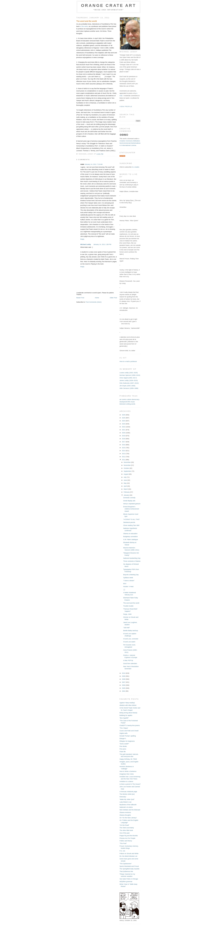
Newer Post (80, 298)
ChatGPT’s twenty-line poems (130, 725)
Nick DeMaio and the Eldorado (130, 810)
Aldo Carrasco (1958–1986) (129, 388)
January (127, 495)
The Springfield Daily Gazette (129, 869)
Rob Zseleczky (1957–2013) (129, 383)
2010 (124, 673)
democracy (135, 399)
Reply (82, 239)
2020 (124, 433)
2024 (124, 421)
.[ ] (124, 589)
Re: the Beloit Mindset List (128, 856)
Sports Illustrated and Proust (129, 866)
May (125, 483)
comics (124, 399)
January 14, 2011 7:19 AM (93, 164)
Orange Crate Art (108, 5)
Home (97, 298)
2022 (124, 427)
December (127, 462)
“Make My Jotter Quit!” (127, 799)
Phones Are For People (127, 838)
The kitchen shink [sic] (127, 794)
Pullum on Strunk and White (129, 853)
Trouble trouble (128, 606)
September (128, 471)
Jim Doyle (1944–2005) (127, 386)
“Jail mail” (126, 627)
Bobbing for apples (126, 715)
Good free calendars (130, 663)
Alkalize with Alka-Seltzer (128, 705)
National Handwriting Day (131, 558)
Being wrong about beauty (128, 713)
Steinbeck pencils (129, 522)
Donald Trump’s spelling (128, 736)
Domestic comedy (129, 498)
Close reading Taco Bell (131, 525)
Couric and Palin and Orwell (129, 731)
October (127, 468)
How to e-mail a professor (128, 361)
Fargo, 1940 (127, 614)
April (125, 486)
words (133, 404)
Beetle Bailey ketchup (130, 630)
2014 (124, 451)
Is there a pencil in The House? (130, 784)
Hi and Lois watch (129, 642)
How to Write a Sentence (128, 771)
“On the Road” (124, 825)
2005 (124, 688)
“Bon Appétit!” (124, 718)
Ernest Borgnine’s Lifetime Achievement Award (131, 509)
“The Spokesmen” (126, 863)
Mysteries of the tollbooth (128, 804)
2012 (124, 457)
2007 (124, 682)
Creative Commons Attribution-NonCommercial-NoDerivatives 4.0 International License (130, 143)
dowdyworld (124, 402)
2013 (124, 453)
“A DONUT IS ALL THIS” (131, 519)
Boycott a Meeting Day (131, 575)
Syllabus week (128, 577)
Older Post (113, 298)
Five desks (123, 746)
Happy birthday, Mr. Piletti (128, 759)
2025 (124, 418)
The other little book (126, 830)
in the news (84, 26)
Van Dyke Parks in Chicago (129, 879)
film (129, 402)
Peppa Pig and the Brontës (129, 835)
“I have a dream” (128, 580)
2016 (124, 445)
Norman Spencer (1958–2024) (130, 375)
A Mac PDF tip (128, 660)
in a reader (135, 167)
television (123, 404)
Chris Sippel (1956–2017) (128, 378)
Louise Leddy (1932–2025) (129, 373)
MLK (124, 583)
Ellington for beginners (127, 741)
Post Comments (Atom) (93, 302)
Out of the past (125, 833)
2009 (124, 676)
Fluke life (123, 751)
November (127, 465)
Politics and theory (126, 841)
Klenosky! (123, 797)
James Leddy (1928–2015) (129, 380)
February (127, 492)
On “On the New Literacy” (128, 818)
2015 (124, 448)
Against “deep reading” (127, 703)
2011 (124, 460)
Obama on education (130, 533)
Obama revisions (125, 812)
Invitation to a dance (126, 781)
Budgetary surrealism (130, 536)
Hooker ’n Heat (128, 586)
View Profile (126, 106)
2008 (124, 679)
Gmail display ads (129, 501)
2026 (124, 415)
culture (129, 399)
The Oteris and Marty (127, 828)
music (133, 402)
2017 (124, 442)
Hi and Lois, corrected (130, 639)
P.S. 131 (122, 851)
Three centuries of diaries (131, 561)
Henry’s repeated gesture (131, 504)
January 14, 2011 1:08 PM (102, 244)
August (126, 474)
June (125, 480)
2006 (124, 685)
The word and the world (86, 21)
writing (128, 404)
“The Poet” (123, 843)
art (120, 399)
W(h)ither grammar (126, 881)
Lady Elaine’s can (125, 802)
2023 (124, 424)
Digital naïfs (123, 733)
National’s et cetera (126, 807)
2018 (124, 439)
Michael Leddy (85, 244)
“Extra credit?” (124, 744)
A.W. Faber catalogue (130, 539)
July (125, 477)
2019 (124, 436)
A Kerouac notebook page (128, 791)
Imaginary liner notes (127, 774)
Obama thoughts (125, 815)
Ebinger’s (123, 738)
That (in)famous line (126, 871)
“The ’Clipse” (124, 728)
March (126, 489)
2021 (124, 430)
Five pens (123, 749)
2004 (124, 691)
